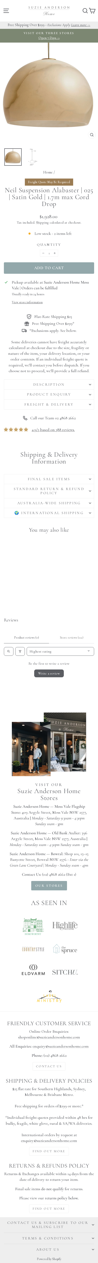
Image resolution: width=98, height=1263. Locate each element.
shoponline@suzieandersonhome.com (49, 1037)
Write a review (49, 673)
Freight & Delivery (49, 404)
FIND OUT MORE (49, 1151)
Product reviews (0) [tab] (26, 638)
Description (49, 384)
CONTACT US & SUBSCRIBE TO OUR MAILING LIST (47, 1224)
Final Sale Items (49, 479)
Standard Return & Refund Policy (49, 491)
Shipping (42, 222)
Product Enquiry (49, 394)
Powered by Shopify (49, 1259)
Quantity (49, 244)
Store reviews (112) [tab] (71, 638)
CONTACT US (49, 1066)
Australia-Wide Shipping (49, 503)
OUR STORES (49, 886)
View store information (27, 302)
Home (48, 172)
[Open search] (8, 651)
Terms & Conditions (48, 1238)
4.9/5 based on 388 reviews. (53, 429)
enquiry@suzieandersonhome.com (61, 1046)
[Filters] (20, 651)
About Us (47, 1249)
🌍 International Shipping (49, 513)
